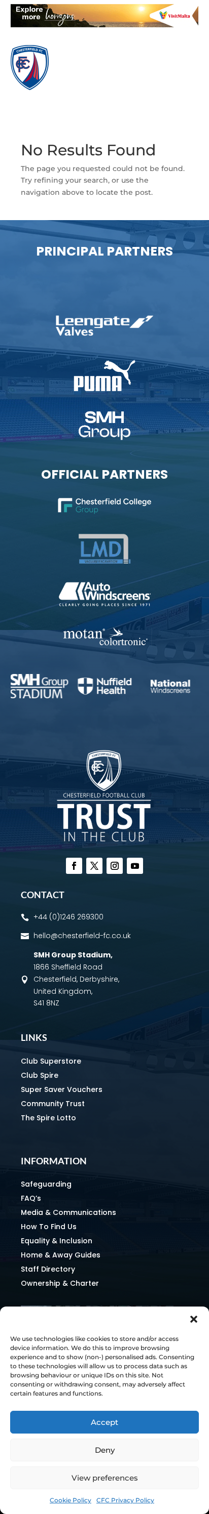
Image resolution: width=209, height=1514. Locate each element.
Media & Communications (68, 1212)
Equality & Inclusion (56, 1241)
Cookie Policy (70, 1500)
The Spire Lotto (48, 1118)
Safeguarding (46, 1184)
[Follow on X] (94, 866)
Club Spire (39, 1075)
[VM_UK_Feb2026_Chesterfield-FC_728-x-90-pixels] (105, 24)
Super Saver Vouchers (61, 1089)
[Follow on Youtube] (135, 866)
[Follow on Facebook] (74, 866)
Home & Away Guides (60, 1255)
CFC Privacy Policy (125, 1500)
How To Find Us (49, 1227)
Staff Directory (48, 1269)
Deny (105, 1450)
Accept (104, 1422)
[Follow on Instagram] (115, 866)
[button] (194, 1319)
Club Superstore (51, 1061)
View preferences (105, 1478)
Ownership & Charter (60, 1283)
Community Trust (53, 1104)
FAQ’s (31, 1198)
